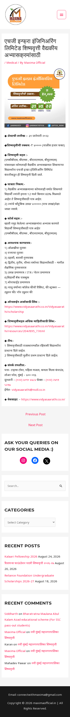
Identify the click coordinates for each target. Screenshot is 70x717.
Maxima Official (14, 632)
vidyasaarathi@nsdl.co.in (28, 389)
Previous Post (35, 414)
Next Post (35, 425)
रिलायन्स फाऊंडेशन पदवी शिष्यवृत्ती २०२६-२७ (29, 563)
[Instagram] (23, 460)
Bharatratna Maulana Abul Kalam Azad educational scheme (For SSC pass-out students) (32, 619)
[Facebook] (35, 460)
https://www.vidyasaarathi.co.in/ (43, 399)
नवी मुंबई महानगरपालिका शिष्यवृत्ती (37, 644)
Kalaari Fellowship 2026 (20, 556)
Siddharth (11, 614)
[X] (46, 460)
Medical (11, 62)
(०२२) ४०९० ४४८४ (26, 380)
